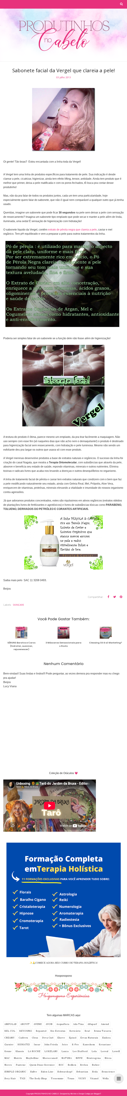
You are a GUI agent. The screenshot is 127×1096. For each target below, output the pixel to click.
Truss (70, 1078)
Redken (72, 1065)
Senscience (108, 1071)
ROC (61, 1065)
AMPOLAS (10, 1024)
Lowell (116, 1051)
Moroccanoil (50, 1058)
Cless (35, 1037)
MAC (7, 1058)
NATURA (67, 1058)
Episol (72, 1037)
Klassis (20, 1051)
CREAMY (9, 1037)
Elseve (61, 1037)
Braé (87, 1031)
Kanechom (89, 1044)
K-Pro (75, 1044)
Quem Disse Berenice (42, 1065)
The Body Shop (38, 1078)
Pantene (21, 1065)
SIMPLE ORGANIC (15, 1071)
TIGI (22, 1078)
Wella (106, 1078)
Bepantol (41, 1031)
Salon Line (47, 1071)
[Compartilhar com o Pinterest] (121, 597)
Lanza (65, 1051)
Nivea (108, 1058)
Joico (65, 1044)
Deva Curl (47, 1037)
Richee (96, 1065)
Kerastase (105, 1044)
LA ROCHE (34, 1051)
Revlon (84, 1065)
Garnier (9, 1044)
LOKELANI (51, 1051)
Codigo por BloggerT (93, 1094)
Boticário (75, 1031)
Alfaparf (92, 1024)
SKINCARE (18, 604)
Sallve (33, 1071)
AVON (49, 1024)
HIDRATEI (24, 1044)
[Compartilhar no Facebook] (108, 597)
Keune (8, 1051)
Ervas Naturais (89, 1037)
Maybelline (32, 1058)
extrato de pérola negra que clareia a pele (72, 229)
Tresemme (57, 1078)
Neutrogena (94, 1058)
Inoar (37, 1044)
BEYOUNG (25, 1031)
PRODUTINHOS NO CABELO (46, 1094)
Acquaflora (63, 1024)
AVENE (38, 1024)
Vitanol (94, 1078)
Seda (95, 1071)
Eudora (106, 1037)
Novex (8, 1065)
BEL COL (9, 1031)
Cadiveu (23, 1037)
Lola (94, 1051)
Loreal (104, 1051)
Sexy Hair (10, 1078)
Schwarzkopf (64, 1071)
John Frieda (51, 1044)
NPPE (79, 1058)
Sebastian (82, 1071)
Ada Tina (78, 1024)
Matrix (18, 1058)
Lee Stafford (80, 1051)
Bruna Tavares (102, 1031)
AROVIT (25, 1024)
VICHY (82, 1078)
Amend (105, 1024)
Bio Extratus (57, 1031)
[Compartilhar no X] (114, 597)
